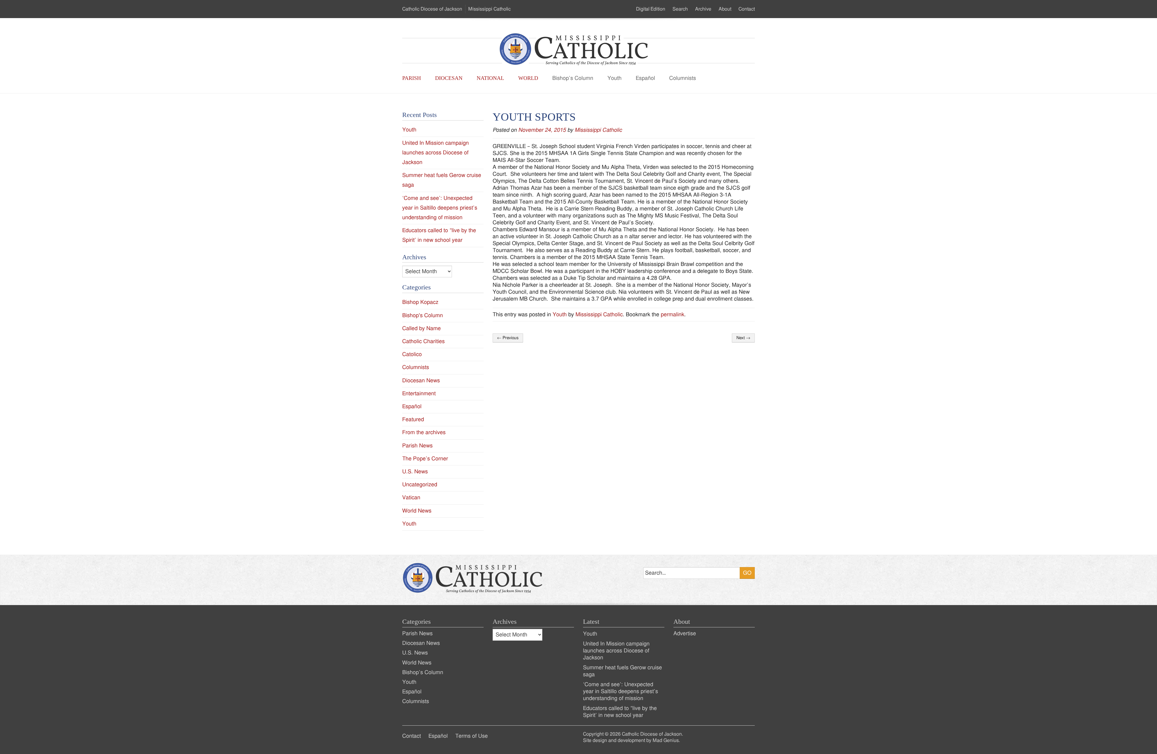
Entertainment (419, 393)
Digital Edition (650, 9)
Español (645, 78)
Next (743, 338)
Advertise (684, 633)
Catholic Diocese (432, 9)
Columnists (682, 78)
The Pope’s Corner (425, 459)
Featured (413, 419)
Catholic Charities (423, 341)
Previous (508, 338)
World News (416, 511)
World (528, 78)
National (490, 78)
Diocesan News (421, 380)
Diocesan (448, 78)
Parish (411, 78)
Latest (591, 621)
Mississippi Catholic (598, 130)
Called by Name (421, 328)
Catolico (412, 354)
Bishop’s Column (572, 78)
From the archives (424, 432)
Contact (746, 9)
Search (680, 9)
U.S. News (415, 472)
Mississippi (489, 9)
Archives (505, 621)
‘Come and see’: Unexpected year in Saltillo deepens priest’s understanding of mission (439, 207)
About (725, 9)
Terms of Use (471, 736)
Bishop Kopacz (420, 302)
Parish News (417, 446)
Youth (614, 78)
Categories (416, 621)
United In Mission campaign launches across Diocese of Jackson (435, 152)
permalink (672, 314)
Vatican (411, 497)
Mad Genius (666, 740)
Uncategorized (419, 484)
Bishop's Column (422, 315)
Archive (703, 9)
